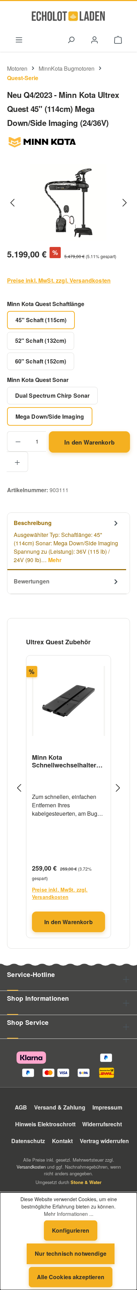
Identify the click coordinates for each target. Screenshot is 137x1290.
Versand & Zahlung (59, 1107)
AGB (21, 1107)
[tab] (66, 541)
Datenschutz (28, 1141)
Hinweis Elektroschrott (45, 1124)
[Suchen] (71, 39)
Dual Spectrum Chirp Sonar (52, 395)
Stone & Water (86, 1182)
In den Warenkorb (89, 442)
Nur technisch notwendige (70, 1253)
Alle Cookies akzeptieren (70, 1277)
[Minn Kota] (68, 142)
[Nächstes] (124, 202)
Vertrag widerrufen (104, 1141)
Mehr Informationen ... (68, 1213)
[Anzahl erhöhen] (17, 462)
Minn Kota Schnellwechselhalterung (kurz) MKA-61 (68, 761)
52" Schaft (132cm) (40, 340)
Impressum (107, 1107)
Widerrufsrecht (102, 1124)
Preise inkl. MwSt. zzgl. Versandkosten (59, 280)
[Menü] (19, 39)
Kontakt (62, 1141)
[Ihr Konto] (94, 39)
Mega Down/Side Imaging (49, 416)
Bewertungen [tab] (32, 581)
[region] (68, 202)
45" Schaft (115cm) (41, 320)
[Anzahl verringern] (17, 441)
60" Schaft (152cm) (40, 361)
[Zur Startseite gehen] (68, 16)
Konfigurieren (70, 1230)
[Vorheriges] (12, 202)
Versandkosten (31, 1166)
